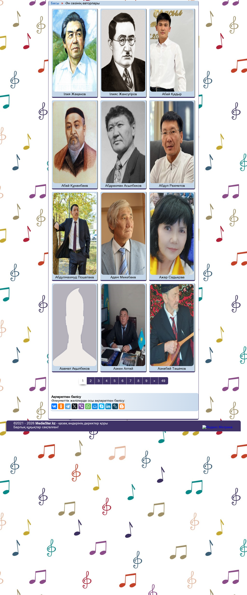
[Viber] (81, 406)
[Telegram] (68, 406)
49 (163, 381)
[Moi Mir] (95, 406)
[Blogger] (122, 406)
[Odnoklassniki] (61, 406)
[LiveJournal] (115, 406)
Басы (55, 3)
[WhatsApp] (88, 406)
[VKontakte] (54, 406)
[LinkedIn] (108, 406)
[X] (74, 406)
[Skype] (101, 406)
